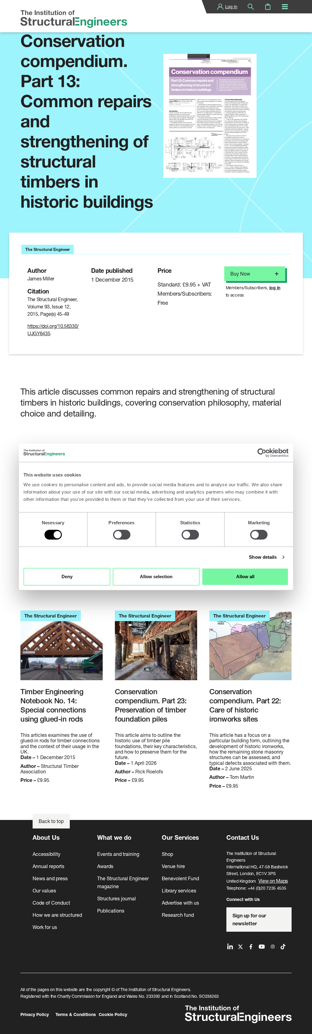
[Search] (250, 6)
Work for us (45, 927)
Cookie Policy (113, 1014)
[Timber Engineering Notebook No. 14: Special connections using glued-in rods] (61, 648)
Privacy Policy (34, 1014)
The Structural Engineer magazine (123, 882)
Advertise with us (180, 903)
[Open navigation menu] (285, 6)
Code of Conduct (51, 903)
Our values (44, 890)
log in (274, 287)
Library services (179, 890)
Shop (167, 854)
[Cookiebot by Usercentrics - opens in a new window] (262, 452)
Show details (263, 557)
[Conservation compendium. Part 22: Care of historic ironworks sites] (250, 648)
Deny (67, 576)
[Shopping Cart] (267, 6)
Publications (110, 910)
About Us (46, 837)
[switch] (121, 535)
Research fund (178, 915)
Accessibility (46, 854)
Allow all (245, 576)
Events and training (118, 854)
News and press (50, 878)
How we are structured (57, 915)
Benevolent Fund (180, 878)
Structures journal (116, 898)
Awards (105, 866)
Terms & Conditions (75, 1014)
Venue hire (173, 866)
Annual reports (48, 866)
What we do (114, 837)
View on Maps (273, 881)
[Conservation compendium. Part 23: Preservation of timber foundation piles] (156, 648)
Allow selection (156, 576)
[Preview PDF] (210, 116)
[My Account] (220, 6)
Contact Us (242, 837)
